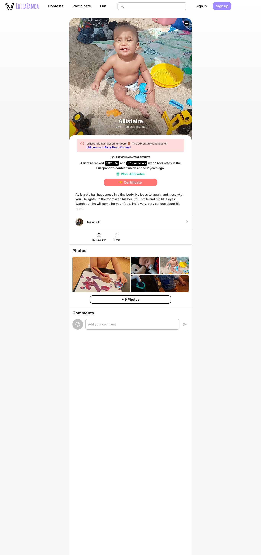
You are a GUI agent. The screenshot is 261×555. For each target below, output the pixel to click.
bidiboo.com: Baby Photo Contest (108, 147)
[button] (186, 23)
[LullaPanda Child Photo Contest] (22, 6)
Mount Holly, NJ (135, 126)
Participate (82, 6)
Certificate (133, 182)
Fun (103, 6)
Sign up (222, 6)
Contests (55, 6)
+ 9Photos (130, 299)
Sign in (201, 6)
